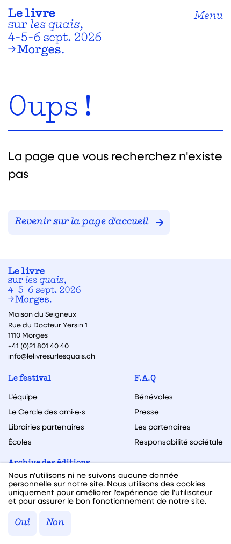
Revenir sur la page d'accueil (81, 222)
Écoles (20, 442)
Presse (146, 412)
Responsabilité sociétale (178, 442)
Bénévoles (153, 396)
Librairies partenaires (46, 427)
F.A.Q (145, 379)
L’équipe (23, 396)
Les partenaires (162, 427)
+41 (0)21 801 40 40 (38, 345)
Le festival (29, 379)
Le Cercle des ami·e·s (46, 412)
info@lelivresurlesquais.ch (51, 355)
